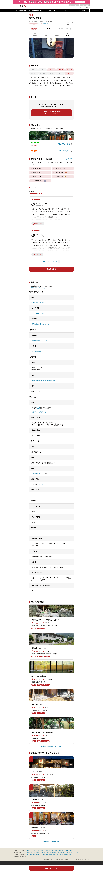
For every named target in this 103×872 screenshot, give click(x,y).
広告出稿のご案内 (61, 859)
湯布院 (70, 852)
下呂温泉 (48, 852)
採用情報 (88, 864)
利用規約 (67, 864)
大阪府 (55, 850)
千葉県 (38, 850)
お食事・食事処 (36, 473)
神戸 (70, 854)
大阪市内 (55, 854)
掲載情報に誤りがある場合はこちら (39, 288)
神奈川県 (29, 850)
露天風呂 (41, 484)
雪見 (32, 495)
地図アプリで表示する (38, 412)
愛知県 (67, 850)
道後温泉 (60, 852)
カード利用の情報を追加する (40, 313)
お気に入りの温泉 (74, 5)
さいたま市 (42, 854)
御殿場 (50, 854)
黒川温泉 (65, 852)
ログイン (82, 7)
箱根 (34, 852)
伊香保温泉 (54, 852)
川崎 (31, 854)
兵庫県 (42, 850)
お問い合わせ (86, 859)
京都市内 (60, 854)
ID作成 (88, 7)
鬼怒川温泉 (75, 852)
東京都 (51, 850)
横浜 (28, 854)
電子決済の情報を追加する (40, 324)
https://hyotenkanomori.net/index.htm (43, 381)
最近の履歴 (85, 5)
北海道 (59, 850)
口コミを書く (51, 269)
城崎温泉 (43, 852)
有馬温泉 (38, 852)
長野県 (63, 850)
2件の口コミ (46, 23)
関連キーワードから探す (20, 856)
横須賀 (35, 854)
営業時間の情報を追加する (40, 340)
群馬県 (46, 850)
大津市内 (66, 854)
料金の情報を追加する (38, 302)
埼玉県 (34, 850)
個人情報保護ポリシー (47, 864)
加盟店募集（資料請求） (50, 859)
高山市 (38, 408)
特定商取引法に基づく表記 (58, 864)
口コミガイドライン (72, 859)
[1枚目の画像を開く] (51, 48)
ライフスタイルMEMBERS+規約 (77, 864)
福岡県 (72, 850)
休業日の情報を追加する (39, 351)
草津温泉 (29, 852)
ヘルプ (80, 859)
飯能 (47, 854)
